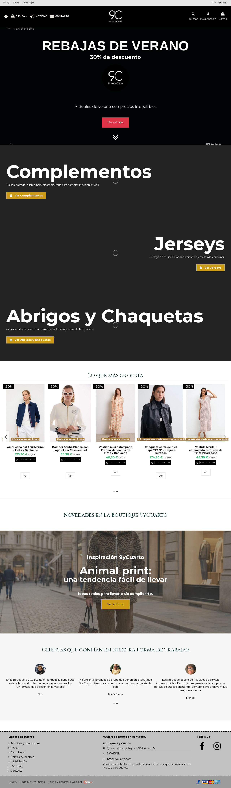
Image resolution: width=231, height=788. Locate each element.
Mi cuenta (17, 766)
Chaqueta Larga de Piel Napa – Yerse (25, 448)
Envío (16, 2)
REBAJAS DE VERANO (115, 45)
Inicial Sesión (19, 761)
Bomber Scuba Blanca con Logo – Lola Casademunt (206, 448)
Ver (25, 475)
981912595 (113, 753)
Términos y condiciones (25, 743)
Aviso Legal (18, 752)
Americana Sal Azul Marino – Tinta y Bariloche (160, 448)
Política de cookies (22, 757)
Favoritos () (221, 2)
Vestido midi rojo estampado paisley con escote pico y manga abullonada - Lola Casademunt (70, 453)
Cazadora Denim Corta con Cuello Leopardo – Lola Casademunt (115, 450)
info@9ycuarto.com (119, 759)
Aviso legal (28, 2)
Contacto (16, 770)
